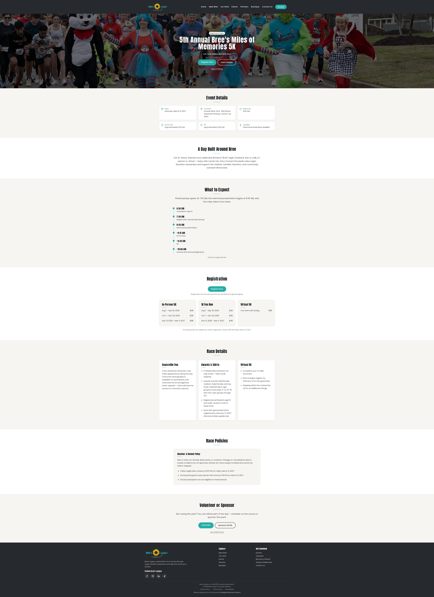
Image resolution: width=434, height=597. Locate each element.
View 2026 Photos (217, 532)
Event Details (227, 62)
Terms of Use (217, 589)
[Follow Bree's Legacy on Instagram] (153, 576)
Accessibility (229, 589)
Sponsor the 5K (225, 525)
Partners (244, 7)
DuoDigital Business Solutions (230, 592)
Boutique (255, 7)
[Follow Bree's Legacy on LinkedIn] (158, 576)
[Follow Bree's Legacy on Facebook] (147, 576)
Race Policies (217, 69)
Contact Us (267, 7)
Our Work (225, 7)
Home (203, 7)
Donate (281, 7)
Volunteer (206, 525)
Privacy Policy (205, 589)
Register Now (207, 62)
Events (235, 7)
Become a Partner (263, 559)
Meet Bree (213, 7)
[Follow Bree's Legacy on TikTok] (164, 576)
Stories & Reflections (264, 562)
